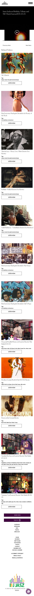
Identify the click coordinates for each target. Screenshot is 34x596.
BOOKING (17, 539)
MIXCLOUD (17, 531)
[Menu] (30, 3)
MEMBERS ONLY (17, 548)
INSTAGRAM (17, 526)
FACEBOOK (17, 524)
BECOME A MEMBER (17, 550)
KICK (17, 528)
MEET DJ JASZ (17, 541)
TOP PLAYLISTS (17, 542)
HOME (17, 537)
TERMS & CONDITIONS (17, 557)
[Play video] (17, 32)
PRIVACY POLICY (17, 555)
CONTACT (17, 546)
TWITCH (17, 530)
